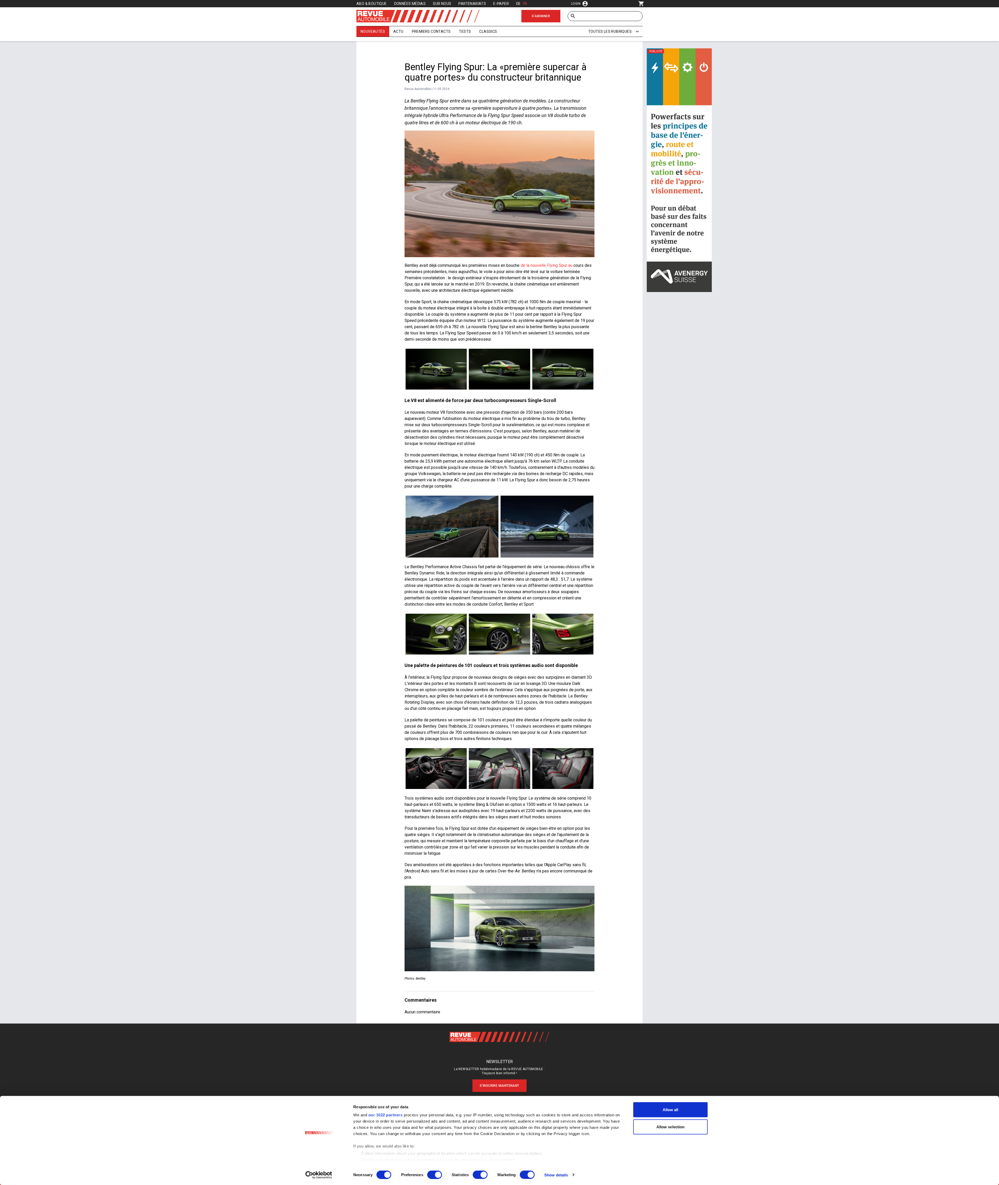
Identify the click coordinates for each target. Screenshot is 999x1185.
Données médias (410, 4)
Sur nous (442, 4)
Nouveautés (373, 31)
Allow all (670, 1110)
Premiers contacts (431, 31)
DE (518, 4)
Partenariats (472, 4)
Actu (398, 31)
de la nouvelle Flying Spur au (546, 265)
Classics (488, 31)
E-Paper (501, 4)
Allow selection (670, 1126)
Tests (465, 31)
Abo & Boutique (371, 4)
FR (525, 4)
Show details (556, 1175)
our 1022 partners (385, 1115)
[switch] (434, 1174)
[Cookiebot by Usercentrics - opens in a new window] (319, 1175)
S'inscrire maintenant (499, 1085)
